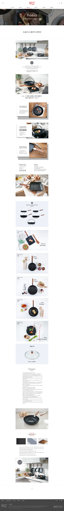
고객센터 (43, 7)
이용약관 (2, 500)
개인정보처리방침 (8, 500)
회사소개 (12, 7)
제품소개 (28, 7)
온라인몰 (51, 7)
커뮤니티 (35, 7)
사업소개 (20, 7)
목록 (32, 488)
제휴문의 (23, 500)
